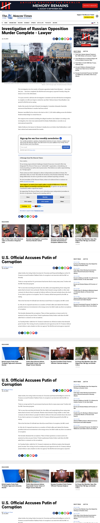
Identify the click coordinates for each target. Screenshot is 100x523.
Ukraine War (12, 22)
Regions (20, 22)
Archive (55, 22)
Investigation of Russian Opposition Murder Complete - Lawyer (35, 30)
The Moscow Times (8, 267)
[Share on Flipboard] (68, 39)
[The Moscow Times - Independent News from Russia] (17, 16)
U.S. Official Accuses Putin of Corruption (29, 259)
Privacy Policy (32, 150)
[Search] (97, 23)
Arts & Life (40, 22)
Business (26, 22)
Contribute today (88, 17)
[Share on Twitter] (56, 39)
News (5, 22)
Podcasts (48, 22)
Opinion (33, 22)
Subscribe (66, 147)
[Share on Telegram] (59, 39)
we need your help (28, 181)
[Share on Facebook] (54, 39)
